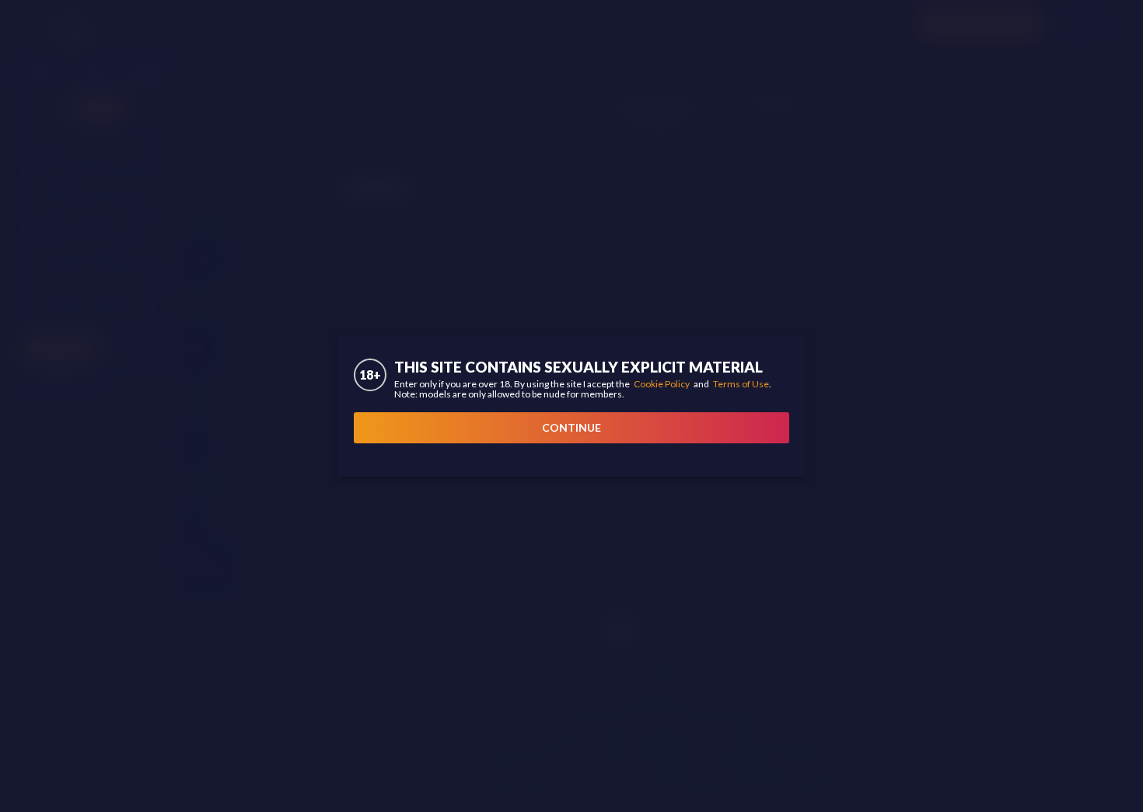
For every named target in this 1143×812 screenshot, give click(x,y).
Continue (571, 427)
